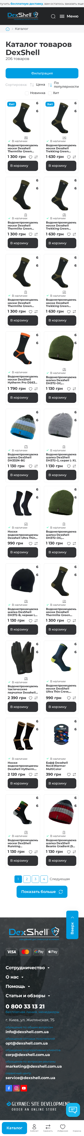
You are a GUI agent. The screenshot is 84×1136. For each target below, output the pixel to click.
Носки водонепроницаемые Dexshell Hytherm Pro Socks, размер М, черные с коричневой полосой (23, 765)
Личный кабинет (34, 1127)
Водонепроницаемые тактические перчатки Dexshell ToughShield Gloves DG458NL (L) (23, 689)
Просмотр (23, 117)
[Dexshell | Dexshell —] (23, 16)
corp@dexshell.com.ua (28, 1054)
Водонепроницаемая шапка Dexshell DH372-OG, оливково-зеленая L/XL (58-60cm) (61, 534)
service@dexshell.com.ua (30, 1078)
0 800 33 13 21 (25, 1006)
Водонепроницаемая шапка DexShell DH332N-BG (23, 457)
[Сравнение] (48, 1127)
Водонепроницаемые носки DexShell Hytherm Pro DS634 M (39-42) (23, 379)
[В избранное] (30, 157)
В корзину (19, 166)
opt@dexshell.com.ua (27, 1043)
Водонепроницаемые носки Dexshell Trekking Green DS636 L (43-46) (61, 148)
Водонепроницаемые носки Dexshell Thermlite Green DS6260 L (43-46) (23, 148)
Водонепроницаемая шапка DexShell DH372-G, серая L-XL (61, 457)
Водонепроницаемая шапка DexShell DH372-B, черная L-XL (23, 612)
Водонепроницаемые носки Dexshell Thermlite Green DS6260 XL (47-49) (61, 612)
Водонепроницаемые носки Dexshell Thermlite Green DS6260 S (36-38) (23, 302)
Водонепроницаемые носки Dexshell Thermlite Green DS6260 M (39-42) (23, 225)
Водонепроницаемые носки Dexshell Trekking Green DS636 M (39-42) (61, 225)
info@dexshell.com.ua (27, 1032)
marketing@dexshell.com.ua (34, 1066)
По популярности (66, 84)
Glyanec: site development (41, 1104)
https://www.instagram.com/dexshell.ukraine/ (16, 1088)
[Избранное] (63, 1127)
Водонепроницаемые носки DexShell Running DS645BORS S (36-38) (23, 843)
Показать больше (38, 891)
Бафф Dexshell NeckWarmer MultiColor (57, 765)
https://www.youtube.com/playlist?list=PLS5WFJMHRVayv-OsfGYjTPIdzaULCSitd (24, 1088)
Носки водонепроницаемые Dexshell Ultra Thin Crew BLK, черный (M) (23, 534)
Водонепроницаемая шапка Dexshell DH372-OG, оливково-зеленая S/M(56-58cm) (61, 380)
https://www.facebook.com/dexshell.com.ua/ (9, 1088)
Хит (56, 93)
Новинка (37, 93)
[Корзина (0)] (77, 1127)
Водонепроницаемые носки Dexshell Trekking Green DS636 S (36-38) (61, 302)
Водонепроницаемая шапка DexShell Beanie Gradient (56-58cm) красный (61, 843)
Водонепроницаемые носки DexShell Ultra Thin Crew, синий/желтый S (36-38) (61, 688)
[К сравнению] (36, 157)
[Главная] (8, 29)
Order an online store (34, 1109)
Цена (40, 85)
